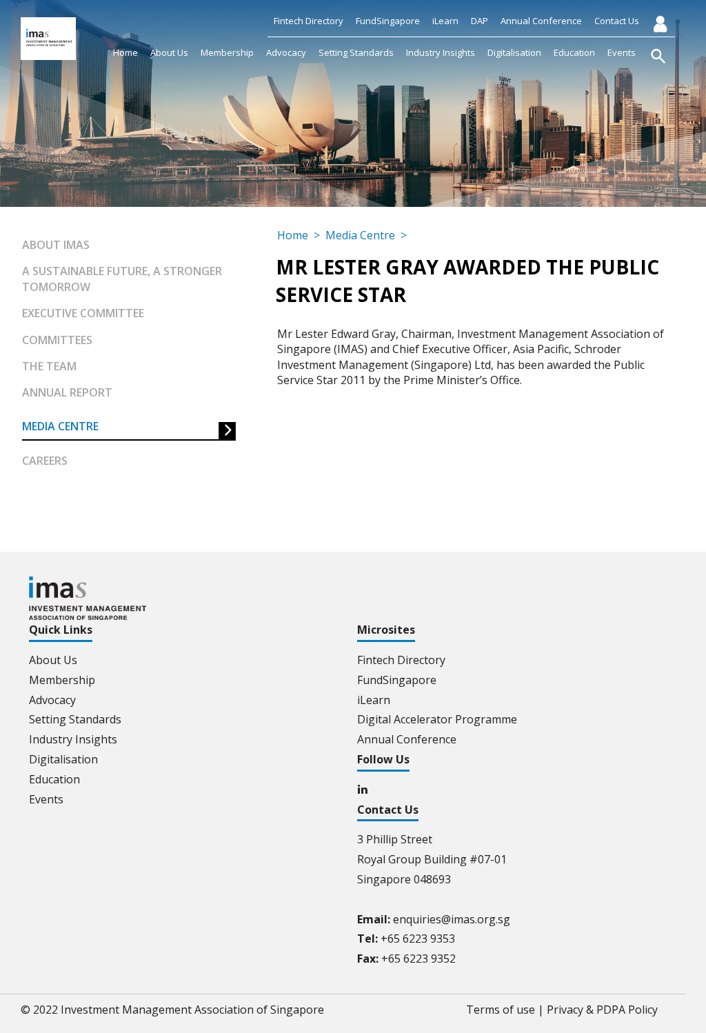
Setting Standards (356, 52)
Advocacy (286, 52)
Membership (227, 52)
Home (125, 52)
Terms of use (500, 1009)
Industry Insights (440, 52)
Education (574, 52)
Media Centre (60, 426)
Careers (45, 460)
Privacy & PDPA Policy (602, 1009)
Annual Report (67, 392)
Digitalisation (514, 52)
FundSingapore (388, 20)
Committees (57, 340)
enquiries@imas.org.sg (451, 919)
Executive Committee (83, 313)
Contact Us (616, 20)
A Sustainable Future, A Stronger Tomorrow (122, 278)
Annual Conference (541, 20)
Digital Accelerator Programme (437, 719)
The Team (49, 366)
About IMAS (56, 244)
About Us (169, 52)
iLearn (445, 20)
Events (621, 52)
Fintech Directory (308, 20)
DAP (479, 20)
